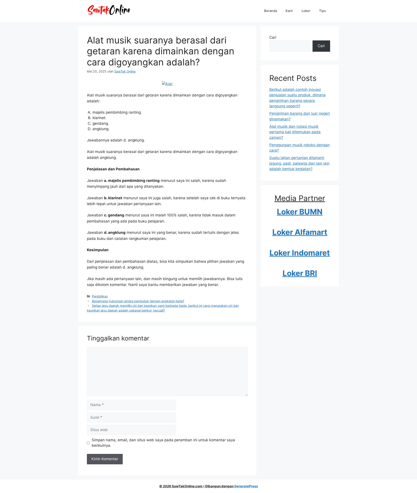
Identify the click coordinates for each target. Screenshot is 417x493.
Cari (272, 37)
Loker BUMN (300, 211)
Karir (289, 11)
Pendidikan (100, 296)
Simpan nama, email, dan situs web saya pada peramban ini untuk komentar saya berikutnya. (163, 443)
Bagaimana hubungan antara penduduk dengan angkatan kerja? (138, 301)
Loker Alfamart (299, 232)
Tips (322, 11)
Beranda (270, 11)
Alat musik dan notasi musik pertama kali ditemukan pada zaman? (295, 132)
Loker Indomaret (300, 252)
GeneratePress (246, 486)
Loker (306, 11)
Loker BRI (300, 273)
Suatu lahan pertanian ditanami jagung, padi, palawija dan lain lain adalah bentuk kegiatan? (299, 163)
